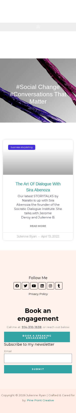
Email (8, 351)
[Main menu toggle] (38, 27)
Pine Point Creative (40, 400)
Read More (38, 226)
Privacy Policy (38, 293)
